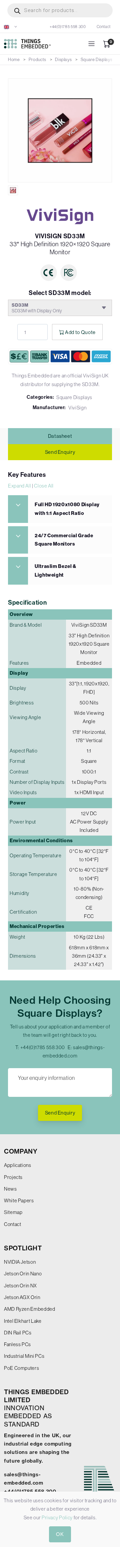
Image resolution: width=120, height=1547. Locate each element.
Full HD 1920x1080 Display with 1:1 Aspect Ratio (67, 509)
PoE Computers (21, 1368)
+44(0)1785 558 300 (68, 26)
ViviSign (77, 407)
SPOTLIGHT (23, 1248)
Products (37, 59)
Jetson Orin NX (20, 1285)
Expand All (19, 486)
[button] (10, 26)
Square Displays (97, 59)
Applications (17, 1165)
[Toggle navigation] (91, 44)
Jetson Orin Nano (23, 1273)
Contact (104, 26)
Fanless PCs (17, 1344)
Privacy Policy (57, 1517)
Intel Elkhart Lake (23, 1321)
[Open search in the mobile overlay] (60, 10)
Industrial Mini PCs (24, 1356)
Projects (13, 1177)
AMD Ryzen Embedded (29, 1309)
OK (60, 1534)
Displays (63, 59)
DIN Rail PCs (18, 1332)
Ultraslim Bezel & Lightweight (55, 570)
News (10, 1189)
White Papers (19, 1200)
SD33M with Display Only (37, 307)
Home (14, 59)
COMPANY (20, 1151)
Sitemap (13, 1212)
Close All (44, 486)
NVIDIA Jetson (20, 1262)
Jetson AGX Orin (22, 1297)
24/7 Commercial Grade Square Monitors (64, 540)
